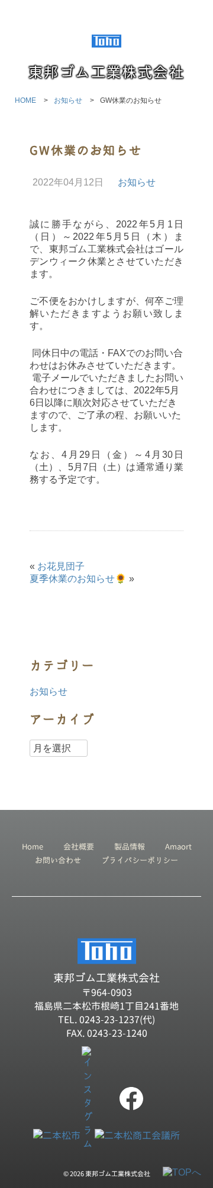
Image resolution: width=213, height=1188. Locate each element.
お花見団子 (61, 566)
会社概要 (78, 846)
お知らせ (137, 182)
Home (32, 846)
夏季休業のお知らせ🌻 (78, 579)
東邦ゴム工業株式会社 (106, 72)
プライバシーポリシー (139, 860)
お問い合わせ (58, 860)
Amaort (178, 846)
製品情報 (129, 846)
